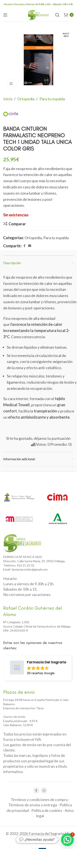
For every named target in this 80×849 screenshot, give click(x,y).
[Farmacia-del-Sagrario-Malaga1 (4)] (22, 543)
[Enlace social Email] (29, 246)
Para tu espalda (52, 98)
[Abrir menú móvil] (5, 15)
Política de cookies (46, 810)
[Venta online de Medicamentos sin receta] (19, 519)
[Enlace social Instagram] (44, 790)
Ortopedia (26, 98)
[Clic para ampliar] (11, 83)
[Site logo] (38, 14)
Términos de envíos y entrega (32, 804)
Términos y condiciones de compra (39, 799)
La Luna (47, 839)
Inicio (7, 98)
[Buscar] (57, 15)
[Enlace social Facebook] (24, 246)
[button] (67, 839)
